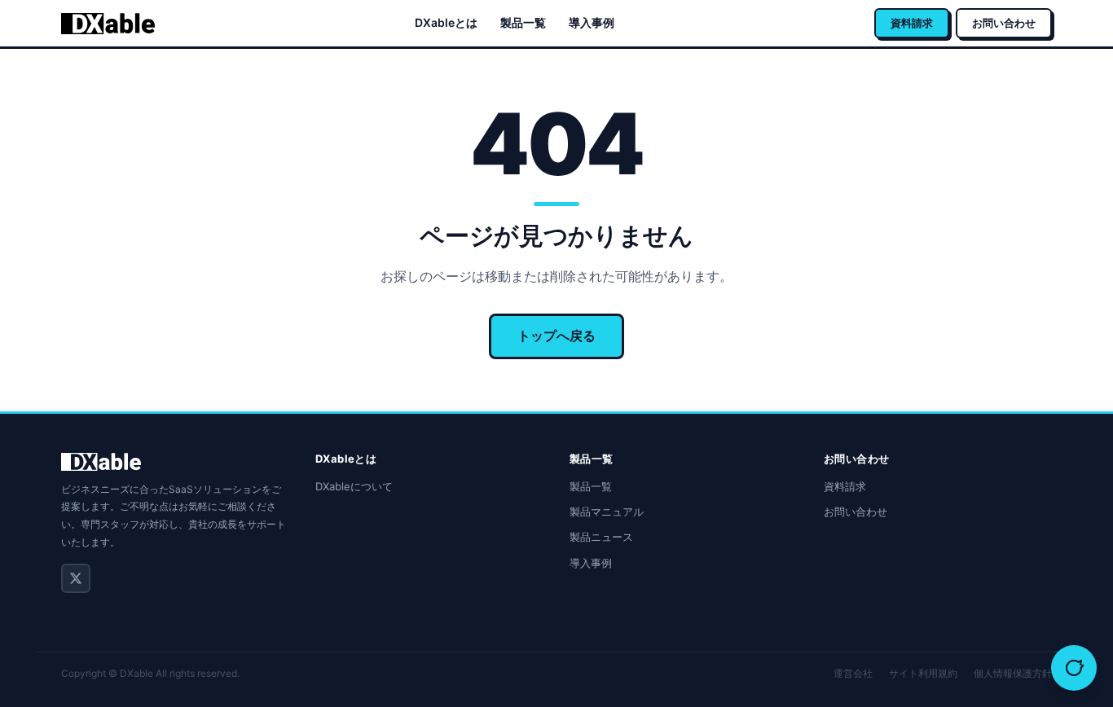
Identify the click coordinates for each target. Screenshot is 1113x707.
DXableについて (354, 486)
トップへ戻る (556, 335)
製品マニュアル (607, 511)
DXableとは (446, 22)
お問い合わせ (1004, 22)
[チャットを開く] (1074, 668)
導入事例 (591, 22)
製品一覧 (523, 22)
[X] (75, 578)
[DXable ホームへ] (108, 23)
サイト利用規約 (923, 673)
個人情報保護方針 (1013, 673)
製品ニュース (601, 536)
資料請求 (912, 22)
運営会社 (853, 673)
